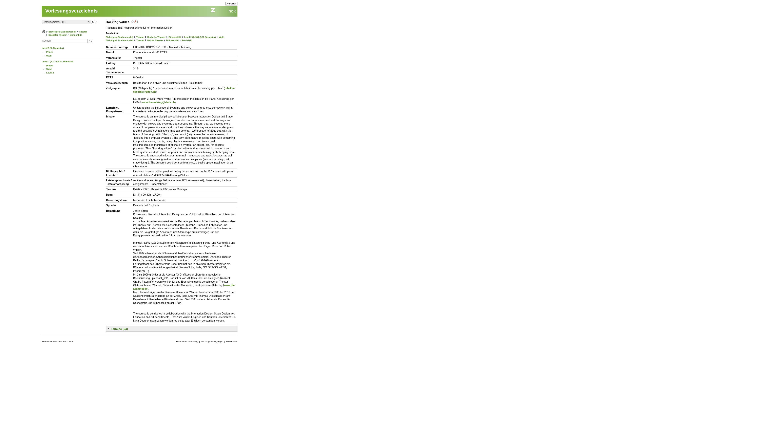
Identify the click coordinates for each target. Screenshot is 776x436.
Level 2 (50, 72)
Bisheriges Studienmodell (62, 31)
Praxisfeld (187, 40)
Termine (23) (119, 328)
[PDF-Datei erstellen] (136, 22)
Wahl (49, 56)
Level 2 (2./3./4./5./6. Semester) (58, 61)
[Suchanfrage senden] (90, 41)
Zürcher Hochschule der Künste (57, 341)
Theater (83, 31)
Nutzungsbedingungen (212, 341)
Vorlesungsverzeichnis (71, 11)
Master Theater (155, 40)
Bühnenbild (76, 35)
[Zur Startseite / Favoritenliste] (43, 31)
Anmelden (231, 3)
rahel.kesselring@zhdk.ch (158, 102)
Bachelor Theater (57, 35)
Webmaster (231, 341)
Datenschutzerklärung (187, 341)
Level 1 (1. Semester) (53, 48)
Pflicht (49, 52)
